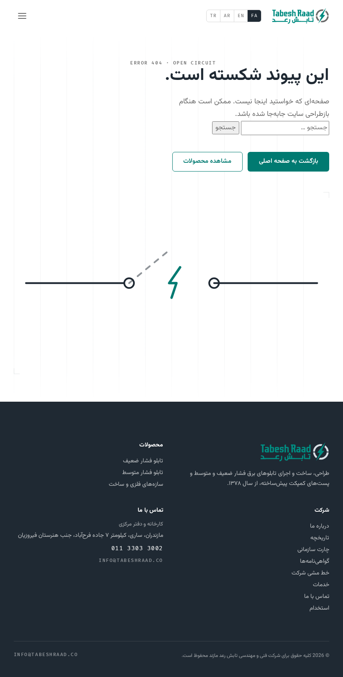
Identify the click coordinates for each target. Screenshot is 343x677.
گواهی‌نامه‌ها (314, 561)
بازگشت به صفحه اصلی (288, 161)
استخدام (319, 608)
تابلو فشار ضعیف (143, 461)
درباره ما (319, 526)
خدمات (321, 585)
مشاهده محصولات (207, 161)
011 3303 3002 (137, 548)
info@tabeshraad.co (131, 560)
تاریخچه (319, 538)
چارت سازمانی (313, 549)
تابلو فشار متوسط (142, 472)
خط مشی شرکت (310, 573)
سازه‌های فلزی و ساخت (136, 484)
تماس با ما (316, 596)
